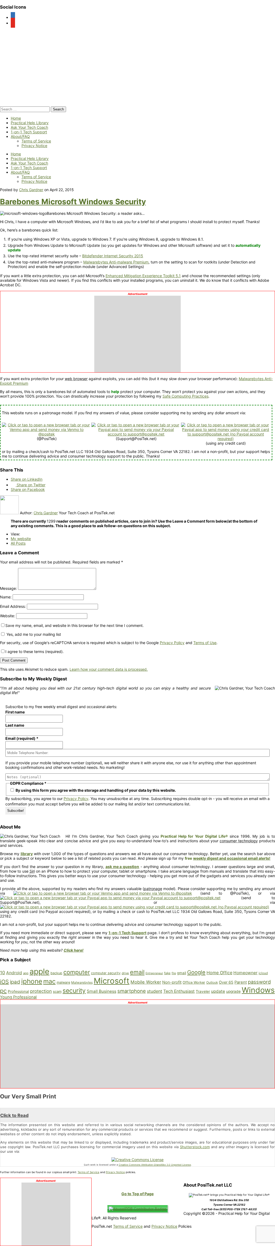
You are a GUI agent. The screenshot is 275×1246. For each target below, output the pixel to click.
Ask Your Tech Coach (29, 127)
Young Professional (18, 997)
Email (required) (21, 738)
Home (16, 118)
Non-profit (172, 982)
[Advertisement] (137, 332)
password (259, 982)
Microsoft (111, 981)
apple (39, 971)
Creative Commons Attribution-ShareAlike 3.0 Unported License (155, 1164)
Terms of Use (204, 642)
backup (56, 973)
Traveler (203, 991)
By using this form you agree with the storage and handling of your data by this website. (95, 790)
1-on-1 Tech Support (29, 132)
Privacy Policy (172, 642)
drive (125, 973)
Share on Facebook (28, 489)
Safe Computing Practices (185, 396)
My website (21, 538)
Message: (8, 588)
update (218, 991)
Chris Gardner (31, 189)
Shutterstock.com (195, 1147)
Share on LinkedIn (26, 479)
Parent (240, 982)
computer (76, 972)
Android (14, 972)
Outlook (212, 982)
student (154, 991)
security (74, 990)
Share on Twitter (30, 485)
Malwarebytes (82, 982)
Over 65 (226, 982)
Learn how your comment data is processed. (109, 669)
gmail (181, 973)
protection (41, 991)
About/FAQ (20, 136)
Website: (7, 615)
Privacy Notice (34, 145)
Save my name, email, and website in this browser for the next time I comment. (74, 625)
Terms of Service (36, 141)
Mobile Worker (146, 982)
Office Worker (194, 982)
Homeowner (245, 972)
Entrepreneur (154, 973)
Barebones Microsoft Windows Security (73, 201)
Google (196, 972)
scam (57, 991)
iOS (4, 982)
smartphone (131, 991)
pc (3, 990)
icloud (263, 973)
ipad (15, 982)
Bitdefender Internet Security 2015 (112, 256)
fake (167, 973)
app (25, 973)
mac (49, 981)
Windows (258, 990)
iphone (31, 981)
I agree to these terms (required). (34, 651)
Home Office (219, 972)
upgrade (233, 991)
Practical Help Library (30, 122)
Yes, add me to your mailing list (33, 634)
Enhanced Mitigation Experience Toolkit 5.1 (143, 275)
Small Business (101, 991)
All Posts (18, 543)
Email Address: (13, 606)
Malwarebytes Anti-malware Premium (116, 262)
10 (2, 972)
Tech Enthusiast (179, 991)
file (174, 973)
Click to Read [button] (14, 1115)
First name (15, 712)
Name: (6, 597)
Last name (14, 725)
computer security (106, 973)
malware (63, 982)
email (137, 972)
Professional (18, 991)
